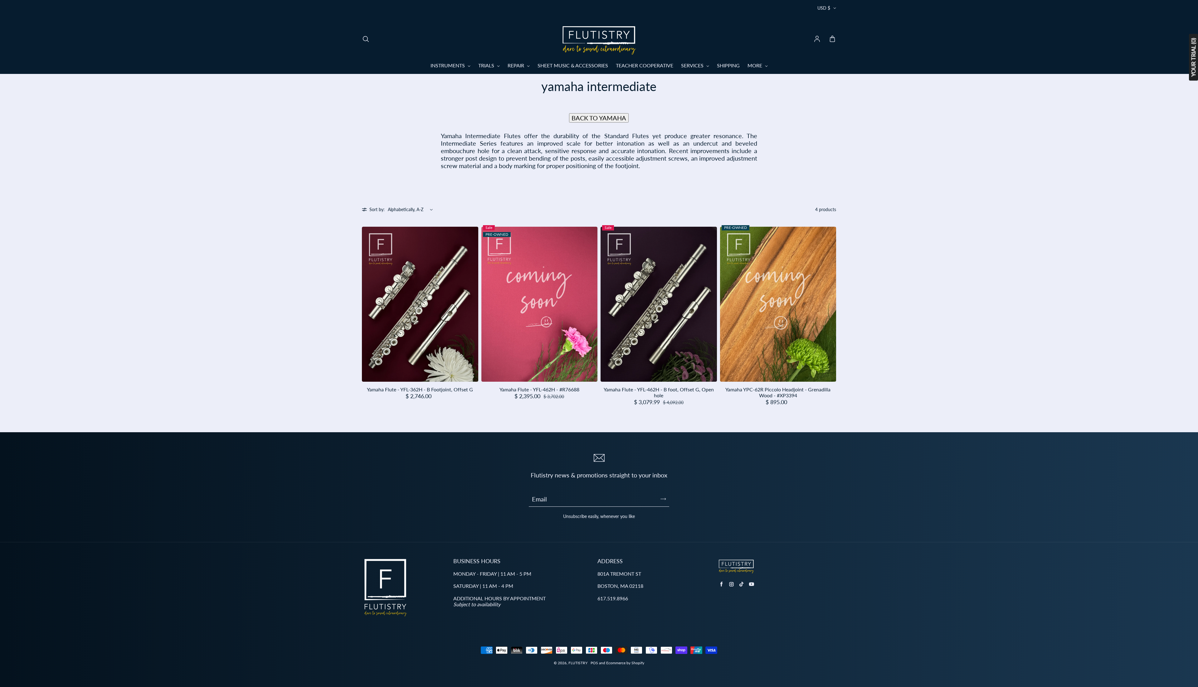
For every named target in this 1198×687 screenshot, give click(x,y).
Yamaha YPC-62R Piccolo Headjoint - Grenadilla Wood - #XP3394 (777, 392)
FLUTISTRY (577, 662)
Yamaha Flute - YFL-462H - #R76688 (539, 389)
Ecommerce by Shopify (625, 662)
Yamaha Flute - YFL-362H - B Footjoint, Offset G (420, 389)
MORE (755, 65)
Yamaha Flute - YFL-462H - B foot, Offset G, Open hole (659, 392)
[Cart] (832, 39)
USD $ (823, 8)
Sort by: (377, 209)
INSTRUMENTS (448, 65)
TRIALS (486, 65)
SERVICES (693, 65)
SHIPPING (728, 65)
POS (594, 662)
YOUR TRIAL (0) (1193, 57)
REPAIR (516, 65)
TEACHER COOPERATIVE (644, 65)
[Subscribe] (663, 499)
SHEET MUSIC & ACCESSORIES (573, 65)
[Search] (365, 39)
